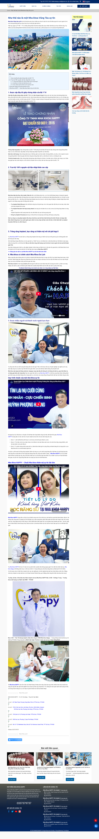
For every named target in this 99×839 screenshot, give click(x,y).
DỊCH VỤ (34, 6)
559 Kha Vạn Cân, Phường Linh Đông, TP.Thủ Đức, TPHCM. (28, 709)
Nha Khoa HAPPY (14, 236)
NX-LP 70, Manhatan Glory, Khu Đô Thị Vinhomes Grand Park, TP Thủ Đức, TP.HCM (33, 724)
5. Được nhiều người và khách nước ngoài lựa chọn (23, 84)
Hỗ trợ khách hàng (74, 1)
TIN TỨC (58, 6)
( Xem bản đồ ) (64, 790)
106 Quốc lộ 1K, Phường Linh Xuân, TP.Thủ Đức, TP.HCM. (27, 714)
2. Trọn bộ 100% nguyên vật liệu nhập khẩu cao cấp (22, 80)
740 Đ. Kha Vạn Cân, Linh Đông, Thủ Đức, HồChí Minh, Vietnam (28, 707)
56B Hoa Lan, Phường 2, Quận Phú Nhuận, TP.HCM (25, 719)
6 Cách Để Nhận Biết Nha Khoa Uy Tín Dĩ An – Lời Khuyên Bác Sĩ (81, 34)
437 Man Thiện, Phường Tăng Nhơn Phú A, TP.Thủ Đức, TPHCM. (28, 702)
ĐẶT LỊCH (84, 6)
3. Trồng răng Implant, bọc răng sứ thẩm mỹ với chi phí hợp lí (25, 81)
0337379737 (24, 803)
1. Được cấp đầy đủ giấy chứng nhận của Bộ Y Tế (22, 78)
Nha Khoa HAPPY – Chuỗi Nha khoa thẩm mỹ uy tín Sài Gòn (24, 88)
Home (8, 10)
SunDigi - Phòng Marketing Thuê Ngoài (60, 830)
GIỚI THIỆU (23, 6)
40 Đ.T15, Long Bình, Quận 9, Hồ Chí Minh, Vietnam (56, 824)
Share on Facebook (16, 739)
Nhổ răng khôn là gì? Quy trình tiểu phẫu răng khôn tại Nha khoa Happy (81, 93)
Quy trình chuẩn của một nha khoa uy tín (20, 86)
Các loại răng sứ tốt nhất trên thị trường (80, 112)
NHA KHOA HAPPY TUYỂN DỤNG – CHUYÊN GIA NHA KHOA (81, 53)
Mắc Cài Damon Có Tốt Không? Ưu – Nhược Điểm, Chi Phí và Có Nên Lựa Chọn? (82, 73)
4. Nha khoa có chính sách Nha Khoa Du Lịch (21, 83)
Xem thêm (12, 779)
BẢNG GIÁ (69, 6)
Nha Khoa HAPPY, (14, 567)
